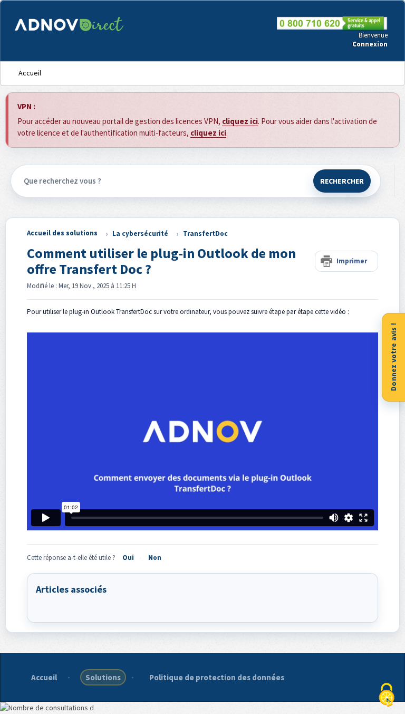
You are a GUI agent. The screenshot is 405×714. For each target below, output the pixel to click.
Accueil (29, 73)
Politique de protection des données (216, 677)
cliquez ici (240, 121)
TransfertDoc (205, 233)
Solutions (103, 677)
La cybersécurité (140, 233)
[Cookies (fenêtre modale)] (386, 696)
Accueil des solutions (62, 233)
